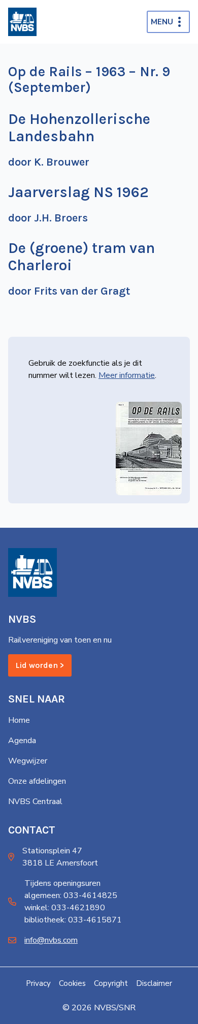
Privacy (38, 983)
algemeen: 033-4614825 (70, 895)
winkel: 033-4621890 (64, 907)
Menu (162, 22)
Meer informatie (126, 375)
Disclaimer (154, 983)
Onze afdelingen (37, 781)
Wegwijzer (27, 760)
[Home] (22, 22)
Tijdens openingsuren (62, 883)
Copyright (111, 983)
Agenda (22, 740)
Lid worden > (39, 665)
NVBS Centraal (35, 801)
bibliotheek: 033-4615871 (73, 919)
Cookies (72, 983)
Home (19, 720)
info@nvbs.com (51, 940)
